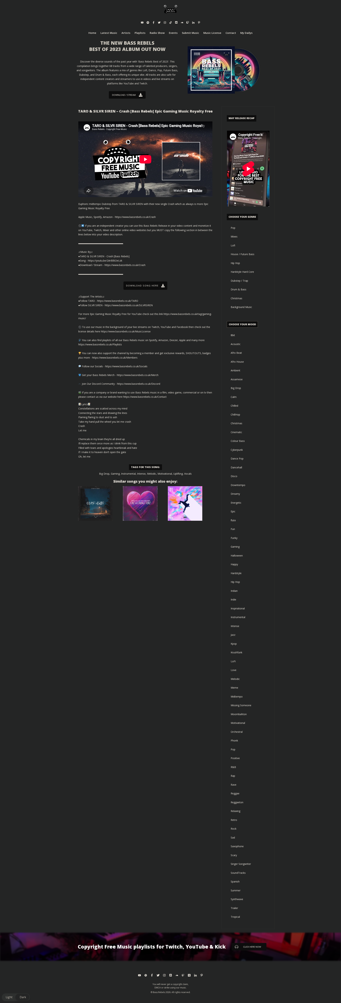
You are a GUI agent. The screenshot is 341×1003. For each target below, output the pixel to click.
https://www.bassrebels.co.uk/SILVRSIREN (129, 305)
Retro (234, 820)
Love (233, 670)
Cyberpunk (237, 449)
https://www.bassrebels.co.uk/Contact (145, 396)
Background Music (241, 307)
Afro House (237, 361)
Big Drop (104, 473)
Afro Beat (236, 352)
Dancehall (236, 467)
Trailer (234, 908)
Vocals (188, 473)
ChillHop (235, 414)
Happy (234, 564)
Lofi (233, 245)
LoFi (233, 661)
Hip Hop (235, 263)
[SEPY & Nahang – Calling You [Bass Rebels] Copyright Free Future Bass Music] (185, 503)
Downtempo (238, 485)
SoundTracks (238, 872)
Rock (233, 828)
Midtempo (237, 696)
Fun (233, 529)
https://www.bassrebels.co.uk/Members (114, 357)
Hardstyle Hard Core (242, 271)
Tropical (235, 916)
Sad (233, 837)
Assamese (237, 379)
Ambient (235, 370)
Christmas (236, 298)
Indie (233, 599)
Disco (234, 476)
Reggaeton (237, 802)
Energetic (236, 502)
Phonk (234, 740)
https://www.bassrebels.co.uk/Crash (135, 217)
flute (233, 520)
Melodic (151, 473)
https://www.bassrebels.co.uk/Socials (126, 366)
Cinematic (236, 432)
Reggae (235, 793)
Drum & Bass (238, 289)
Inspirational (238, 608)
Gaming (115, 473)
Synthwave (237, 899)
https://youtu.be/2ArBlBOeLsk (105, 260)
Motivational (165, 473)
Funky (234, 538)
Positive (235, 758)
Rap (233, 775)
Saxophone (237, 846)
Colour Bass (238, 441)
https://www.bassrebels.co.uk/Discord (138, 383)
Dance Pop (237, 458)
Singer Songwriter (241, 864)
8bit (233, 335)
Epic (233, 511)
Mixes (234, 236)
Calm (234, 397)
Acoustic (235, 344)
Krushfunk (236, 652)
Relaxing (235, 811)
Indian (234, 590)
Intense (141, 473)
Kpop (234, 643)
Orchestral (237, 731)
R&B (233, 767)
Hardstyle (236, 573)
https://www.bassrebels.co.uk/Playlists (100, 344)
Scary (234, 855)
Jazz (233, 634)
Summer (235, 890)
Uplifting (178, 473)
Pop (233, 227)
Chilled (234, 405)
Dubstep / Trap (239, 280)
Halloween (237, 555)
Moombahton (239, 714)
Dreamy (235, 493)
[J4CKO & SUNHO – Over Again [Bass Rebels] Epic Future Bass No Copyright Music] (95, 503)
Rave (233, 784)
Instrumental (128, 473)
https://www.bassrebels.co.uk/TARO (117, 300)
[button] (16, 997)
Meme (234, 687)
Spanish (235, 881)
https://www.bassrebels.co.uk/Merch (137, 375)
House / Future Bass (242, 254)
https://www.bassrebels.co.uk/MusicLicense (126, 331)
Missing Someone (241, 705)
